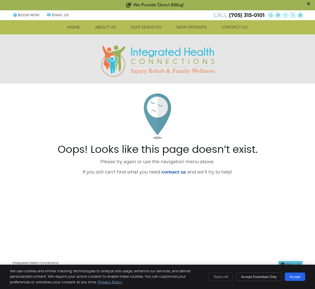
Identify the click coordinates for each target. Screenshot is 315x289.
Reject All (221, 277)
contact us (173, 172)
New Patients (191, 27)
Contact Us (235, 27)
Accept (295, 277)
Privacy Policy (110, 282)
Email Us (60, 15)
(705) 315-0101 (247, 15)
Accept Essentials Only (259, 277)
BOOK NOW (29, 15)
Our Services (146, 27)
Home (73, 27)
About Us (105, 27)
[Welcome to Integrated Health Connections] (157, 76)
